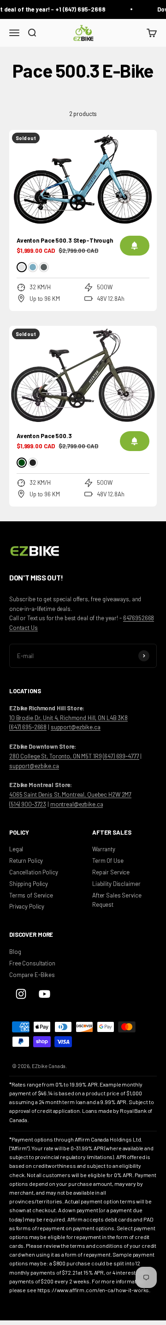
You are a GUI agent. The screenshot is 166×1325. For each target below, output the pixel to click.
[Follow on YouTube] (44, 994)
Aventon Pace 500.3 (44, 436)
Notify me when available (134, 246)
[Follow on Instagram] (21, 994)
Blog (15, 951)
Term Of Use (108, 860)
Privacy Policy (26, 906)
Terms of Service (31, 895)
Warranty (103, 849)
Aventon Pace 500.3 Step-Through (65, 240)
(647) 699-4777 (121, 756)
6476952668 (138, 618)
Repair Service (111, 872)
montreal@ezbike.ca (76, 804)
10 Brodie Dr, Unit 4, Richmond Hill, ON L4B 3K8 (68, 717)
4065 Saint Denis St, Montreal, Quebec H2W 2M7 (70, 794)
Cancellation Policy (33, 872)
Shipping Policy (28, 883)
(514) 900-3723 (27, 804)
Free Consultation (32, 963)
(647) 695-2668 (28, 727)
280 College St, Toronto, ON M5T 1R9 (55, 756)
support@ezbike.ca (76, 727)
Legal (16, 849)
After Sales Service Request (117, 900)
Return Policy (26, 860)
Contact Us (23, 627)
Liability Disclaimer (116, 883)
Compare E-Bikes (32, 974)
